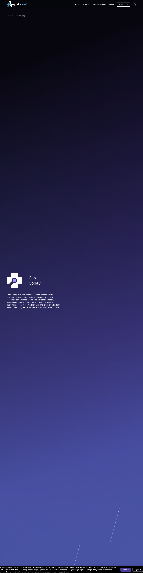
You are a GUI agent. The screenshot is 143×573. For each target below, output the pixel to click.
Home (77, 4)
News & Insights (99, 4)
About (111, 4)
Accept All (125, 570)
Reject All (138, 570)
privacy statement (63, 572)
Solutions (86, 4)
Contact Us (123, 4)
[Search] (135, 4)
